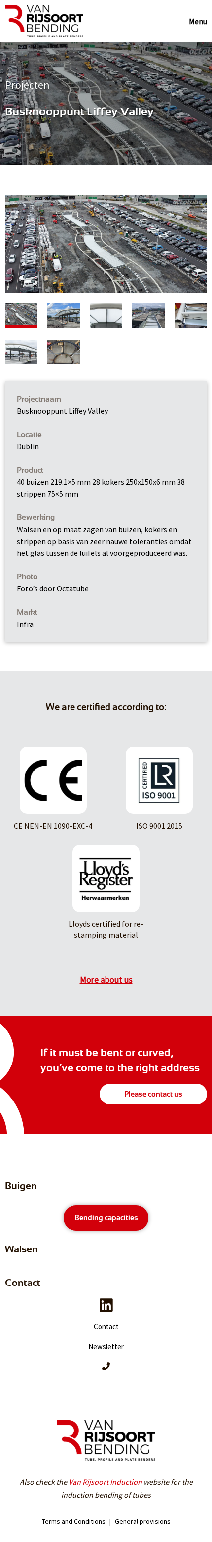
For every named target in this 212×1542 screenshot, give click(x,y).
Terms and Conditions (74, 1521)
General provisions (143, 1521)
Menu (198, 21)
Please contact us (153, 1094)
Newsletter (106, 1346)
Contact (106, 1326)
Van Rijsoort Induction (105, 1482)
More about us (106, 979)
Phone (106, 1366)
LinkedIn (106, 1305)
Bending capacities (106, 1217)
